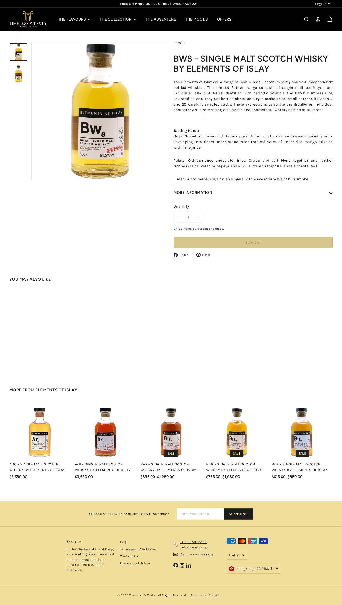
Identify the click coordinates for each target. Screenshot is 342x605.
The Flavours (72, 19)
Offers (224, 19)
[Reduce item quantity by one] (179, 217)
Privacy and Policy (135, 563)
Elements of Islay (56, 390)
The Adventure (161, 19)
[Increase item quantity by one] (197, 217)
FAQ (123, 542)
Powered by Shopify (205, 595)
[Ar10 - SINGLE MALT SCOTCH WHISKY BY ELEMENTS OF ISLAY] (39, 443)
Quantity (181, 206)
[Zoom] (100, 111)
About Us (74, 542)
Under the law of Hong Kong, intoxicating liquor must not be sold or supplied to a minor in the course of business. (90, 559)
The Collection (116, 19)
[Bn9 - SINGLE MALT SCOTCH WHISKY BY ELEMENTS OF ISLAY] (302, 443)
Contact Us (129, 556)
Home (178, 43)
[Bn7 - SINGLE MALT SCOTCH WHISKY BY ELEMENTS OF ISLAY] (171, 443)
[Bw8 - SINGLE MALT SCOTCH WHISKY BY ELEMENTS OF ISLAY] (34, 330)
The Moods (196, 19)
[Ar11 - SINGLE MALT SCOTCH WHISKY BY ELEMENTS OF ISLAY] (105, 443)
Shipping (181, 228)
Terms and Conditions (138, 549)
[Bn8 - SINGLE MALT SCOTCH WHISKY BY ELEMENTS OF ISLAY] (236, 443)
